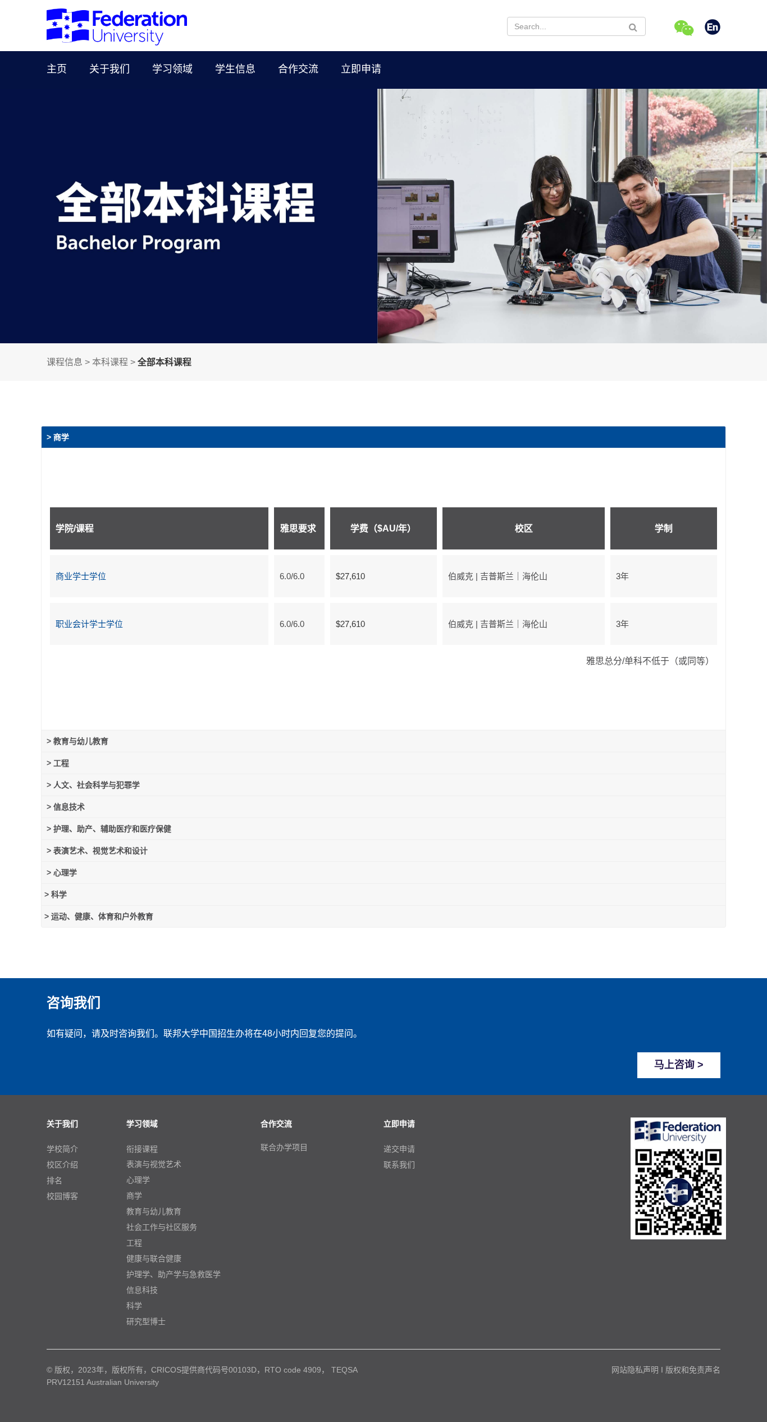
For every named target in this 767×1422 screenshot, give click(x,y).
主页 (57, 69)
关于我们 (109, 69)
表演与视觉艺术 (153, 1164)
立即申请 (361, 69)
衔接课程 (142, 1148)
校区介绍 (62, 1164)
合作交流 (298, 69)
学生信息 (235, 69)
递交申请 (399, 1148)
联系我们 (399, 1164)
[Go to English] (712, 28)
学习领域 (172, 69)
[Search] (633, 27)
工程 (134, 1242)
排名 (54, 1180)
